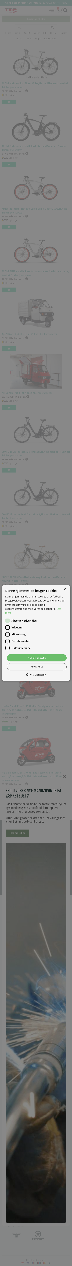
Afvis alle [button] (37, 666)
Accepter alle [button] (37, 657)
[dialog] (36, 633)
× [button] (64, 589)
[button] (36, 674)
